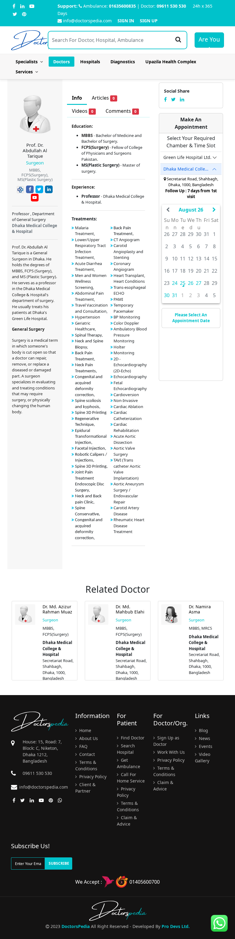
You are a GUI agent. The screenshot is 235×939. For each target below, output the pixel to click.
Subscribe (59, 863)
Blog (203, 730)
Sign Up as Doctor (166, 741)
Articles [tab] (103, 97)
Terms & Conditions (86, 765)
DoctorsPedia (76, 926)
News (204, 738)
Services (25, 72)
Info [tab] (77, 97)
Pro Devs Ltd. (176, 926)
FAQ (83, 746)
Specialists (28, 61)
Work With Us (170, 752)
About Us (88, 738)
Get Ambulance (128, 763)
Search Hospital (126, 749)
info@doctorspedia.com (87, 21)
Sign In (126, 21)
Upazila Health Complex (170, 61)
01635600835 (122, 6)
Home (84, 730)
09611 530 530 (171, 6)
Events (205, 746)
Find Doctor (132, 738)
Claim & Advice (127, 821)
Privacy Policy (92, 776)
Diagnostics (122, 61)
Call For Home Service (131, 777)
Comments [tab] (121, 111)
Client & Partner (85, 788)
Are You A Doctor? (209, 41)
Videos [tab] (82, 111)
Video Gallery (202, 757)
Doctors (61, 61)
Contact (86, 754)
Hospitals (90, 61)
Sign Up (149, 21)
